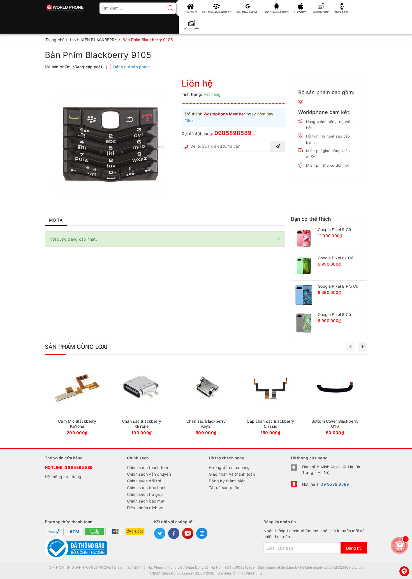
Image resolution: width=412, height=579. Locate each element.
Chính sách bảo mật (146, 501)
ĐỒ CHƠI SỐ (191, 28)
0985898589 (233, 133)
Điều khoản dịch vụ (145, 507)
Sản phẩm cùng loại (76, 346)
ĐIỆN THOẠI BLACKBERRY (216, 12)
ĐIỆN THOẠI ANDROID (276, 12)
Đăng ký (354, 548)
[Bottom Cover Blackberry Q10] (334, 400)
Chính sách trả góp (145, 494)
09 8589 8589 (78, 467)
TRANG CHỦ (190, 12)
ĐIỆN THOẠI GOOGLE (247, 12)
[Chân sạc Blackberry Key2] (206, 400)
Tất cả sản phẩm (224, 487)
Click (189, 120)
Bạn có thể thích (311, 219)
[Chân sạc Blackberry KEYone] (141, 400)
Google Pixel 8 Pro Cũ (338, 286)
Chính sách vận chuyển (149, 474)
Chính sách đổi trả (144, 480)
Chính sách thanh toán (148, 467)
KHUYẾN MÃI (300, 12)
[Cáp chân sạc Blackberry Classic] (270, 400)
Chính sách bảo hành (147, 487)
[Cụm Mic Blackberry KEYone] (77, 400)
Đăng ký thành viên (227, 480)
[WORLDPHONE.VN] (65, 6)
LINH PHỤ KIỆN (320, 12)
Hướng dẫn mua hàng (229, 467)
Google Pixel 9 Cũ (334, 229)
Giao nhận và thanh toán (232, 474)
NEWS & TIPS (342, 12)
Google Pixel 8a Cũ (335, 257)
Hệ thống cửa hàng (63, 476)
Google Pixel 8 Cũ (334, 314)
